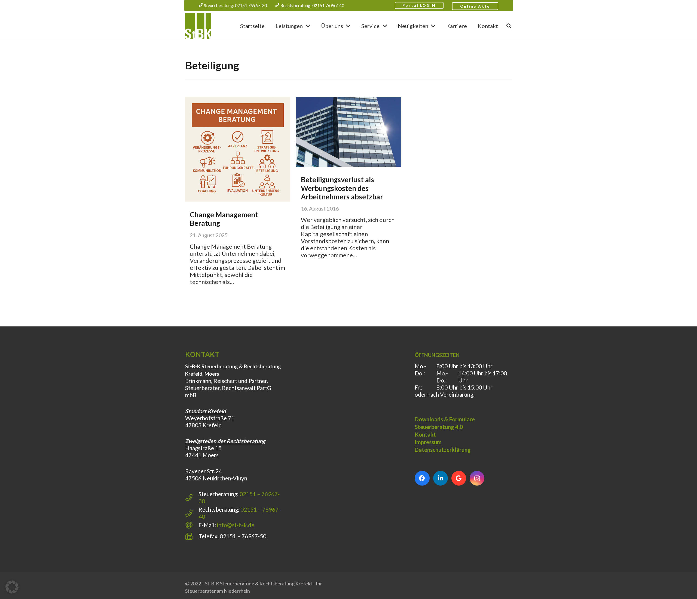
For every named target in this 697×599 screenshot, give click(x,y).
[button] (308, 25)
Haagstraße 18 (203, 448)
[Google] (458, 478)
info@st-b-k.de (235, 525)
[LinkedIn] (440, 478)
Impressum (428, 442)
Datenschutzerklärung (443, 449)
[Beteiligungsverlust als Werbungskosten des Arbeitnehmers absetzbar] (348, 132)
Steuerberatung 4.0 (439, 427)
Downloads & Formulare (445, 419)
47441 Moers (202, 455)
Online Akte (475, 6)
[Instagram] (477, 478)
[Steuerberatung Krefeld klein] (198, 26)
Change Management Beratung (224, 218)
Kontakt (425, 434)
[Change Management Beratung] (237, 149)
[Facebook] (422, 478)
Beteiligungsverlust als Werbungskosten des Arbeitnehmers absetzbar (342, 188)
